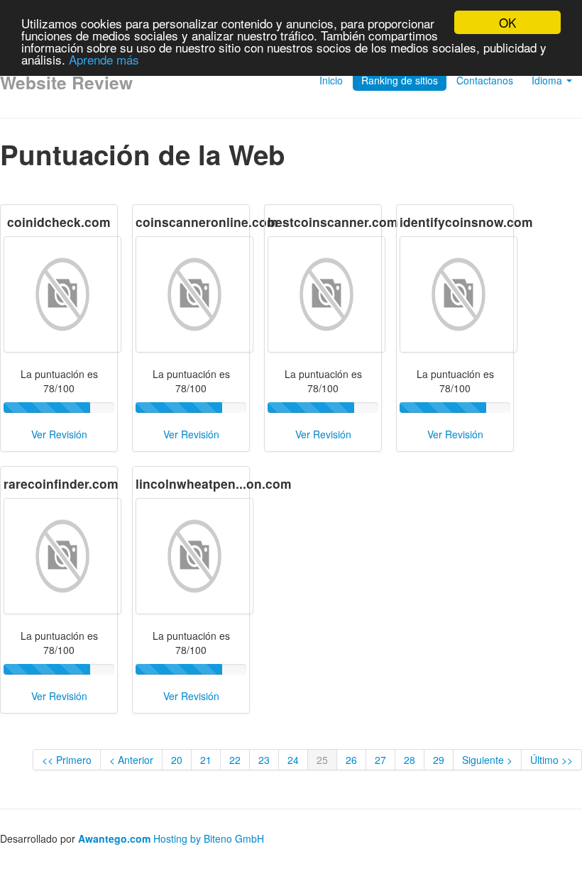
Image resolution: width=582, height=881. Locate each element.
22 (235, 760)
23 (264, 760)
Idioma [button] (548, 80)
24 (293, 760)
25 (322, 760)
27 (380, 760)
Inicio (331, 80)
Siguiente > (487, 760)
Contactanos (484, 80)
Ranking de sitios (399, 80)
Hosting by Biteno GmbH (208, 838)
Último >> (551, 760)
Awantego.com (114, 838)
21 (206, 760)
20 (176, 760)
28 (409, 760)
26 (351, 760)
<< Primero (67, 760)
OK (507, 22)
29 (438, 760)
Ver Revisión (59, 434)
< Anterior (131, 760)
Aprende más (104, 59)
